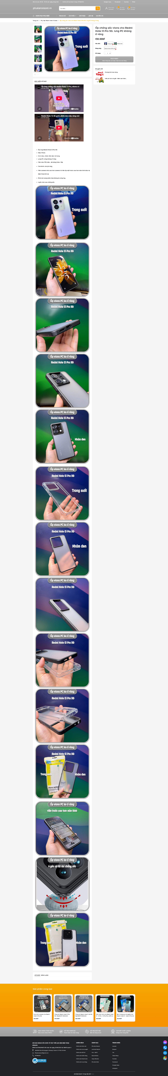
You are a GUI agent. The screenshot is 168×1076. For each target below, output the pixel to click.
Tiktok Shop (115, 1055)
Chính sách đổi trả (80, 1052)
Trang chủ (62, 15)
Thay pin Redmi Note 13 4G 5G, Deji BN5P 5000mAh (83, 1015)
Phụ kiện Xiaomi (96, 1046)
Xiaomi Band (95, 1055)
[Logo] (44, 8)
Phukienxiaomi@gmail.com (41, 1053)
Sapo (92, 1074)
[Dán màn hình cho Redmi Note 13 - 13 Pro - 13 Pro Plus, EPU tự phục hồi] (104, 1003)
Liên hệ (90, 15)
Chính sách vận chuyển (82, 1049)
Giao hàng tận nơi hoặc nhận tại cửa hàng (114, 59)
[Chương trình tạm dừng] (99, 74)
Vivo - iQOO (95, 1052)
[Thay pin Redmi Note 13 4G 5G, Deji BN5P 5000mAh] (84, 1003)
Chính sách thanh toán (82, 1058)
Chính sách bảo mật (81, 1046)
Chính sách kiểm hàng (81, 1055)
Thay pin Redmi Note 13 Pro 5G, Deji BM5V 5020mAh (62, 1015)
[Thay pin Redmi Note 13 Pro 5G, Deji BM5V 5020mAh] (63, 1003)
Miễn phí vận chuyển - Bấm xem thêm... (116, 78)
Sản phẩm (72, 15)
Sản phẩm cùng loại (42, 988)
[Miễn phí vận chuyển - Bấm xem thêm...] (99, 80)
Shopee (114, 1049)
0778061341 (81, 2)
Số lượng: (98, 53)
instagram (114, 1068)
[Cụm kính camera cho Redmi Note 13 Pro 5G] (42, 1003)
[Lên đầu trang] (165, 1065)
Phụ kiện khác (95, 1062)
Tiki (113, 1052)
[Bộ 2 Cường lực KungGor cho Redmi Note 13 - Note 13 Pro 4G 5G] (125, 1003)
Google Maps (107, 2)
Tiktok (133, 2)
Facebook (117, 2)
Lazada (114, 1046)
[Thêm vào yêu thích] (89, 70)
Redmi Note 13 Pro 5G (110, 48)
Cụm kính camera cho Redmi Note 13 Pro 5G (42, 1015)
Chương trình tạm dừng (111, 72)
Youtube (126, 2)
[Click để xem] (67, 49)
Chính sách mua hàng (81, 1062)
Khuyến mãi (99, 15)
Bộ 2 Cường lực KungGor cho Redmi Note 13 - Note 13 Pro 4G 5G (125, 1015)
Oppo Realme (95, 1058)
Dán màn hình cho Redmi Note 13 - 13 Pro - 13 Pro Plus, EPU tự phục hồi (104, 1015)
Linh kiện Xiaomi (96, 1049)
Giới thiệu (82, 15)
